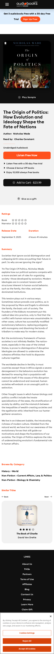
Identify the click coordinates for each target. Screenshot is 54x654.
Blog (27, 589)
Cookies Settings (26, 633)
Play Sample (29, 97)
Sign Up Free (30, 19)
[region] (27, 633)
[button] (5, 497)
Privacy (27, 599)
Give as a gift (29, 199)
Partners (27, 574)
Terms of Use (27, 579)
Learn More (27, 604)
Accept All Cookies (27, 649)
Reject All (27, 641)
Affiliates (27, 584)
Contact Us (27, 594)
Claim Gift (27, 609)
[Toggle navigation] (7, 4)
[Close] (51, 616)
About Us (27, 564)
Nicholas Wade (21, 134)
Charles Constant (24, 139)
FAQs (27, 569)
